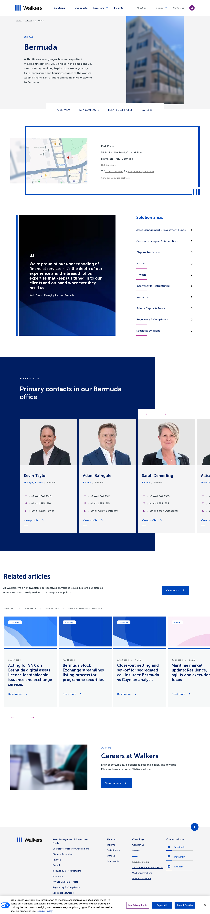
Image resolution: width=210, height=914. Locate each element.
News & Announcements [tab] (85, 608)
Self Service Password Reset (147, 867)
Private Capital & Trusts (150, 308)
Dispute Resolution (148, 252)
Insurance (142, 297)
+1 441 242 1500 (114, 171)
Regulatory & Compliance (152, 319)
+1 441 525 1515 (100, 503)
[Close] (204, 904)
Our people (81, 8)
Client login (138, 839)
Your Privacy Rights (137, 905)
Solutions (59, 8)
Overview (64, 110)
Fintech (141, 274)
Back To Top (195, 827)
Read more (15, 694)
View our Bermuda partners (115, 178)
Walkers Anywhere (142, 873)
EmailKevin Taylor (42, 510)
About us (141, 8)
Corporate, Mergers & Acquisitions (157, 241)
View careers (113, 783)
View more (172, 590)
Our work (15, 622)
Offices (28, 21)
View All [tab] (9, 608)
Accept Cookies (185, 905)
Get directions (108, 165)
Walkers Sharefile (141, 878)
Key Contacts (89, 110)
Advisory (69, 622)
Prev (146, 414)
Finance (141, 263)
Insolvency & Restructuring (153, 285)
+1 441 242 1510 (41, 496)
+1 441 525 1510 (41, 503)
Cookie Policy (44, 911)
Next (165, 414)
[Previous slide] (12, 718)
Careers (147, 110)
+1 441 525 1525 (159, 503)
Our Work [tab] (52, 608)
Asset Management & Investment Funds (161, 230)
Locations (98, 8)
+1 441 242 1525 (159, 496)
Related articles (120, 110)
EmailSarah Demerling (163, 510)
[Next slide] (32, 718)
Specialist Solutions (148, 330)
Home (18, 21)
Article (177, 622)
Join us (159, 8)
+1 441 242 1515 (100, 496)
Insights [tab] (30, 608)
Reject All (162, 905)
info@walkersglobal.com (141, 171)
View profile (31, 520)
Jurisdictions (113, 850)
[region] (105, 905)
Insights (118, 8)
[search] (192, 8)
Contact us (178, 8)
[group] (31, 662)
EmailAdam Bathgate (104, 510)
